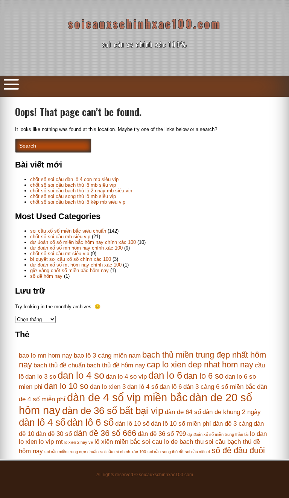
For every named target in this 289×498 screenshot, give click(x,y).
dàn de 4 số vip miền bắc (127, 397)
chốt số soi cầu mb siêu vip (60, 236)
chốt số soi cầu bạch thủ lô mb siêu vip (73, 185)
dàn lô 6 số (90, 422)
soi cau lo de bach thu (173, 441)
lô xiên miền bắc (117, 441)
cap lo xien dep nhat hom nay (200, 364)
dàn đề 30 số (54, 433)
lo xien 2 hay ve (78, 442)
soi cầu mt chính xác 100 (123, 451)
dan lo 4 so (81, 375)
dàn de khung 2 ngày (231, 412)
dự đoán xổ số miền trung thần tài (217, 434)
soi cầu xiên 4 (197, 451)
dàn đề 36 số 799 (162, 433)
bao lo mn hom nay (45, 355)
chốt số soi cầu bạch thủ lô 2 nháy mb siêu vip (81, 190)
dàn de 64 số (183, 412)
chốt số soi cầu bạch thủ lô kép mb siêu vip (77, 202)
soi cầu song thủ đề (165, 451)
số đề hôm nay (46, 276)
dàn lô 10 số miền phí (181, 423)
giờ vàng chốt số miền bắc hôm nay (69, 270)
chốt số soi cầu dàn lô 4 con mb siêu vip (74, 179)
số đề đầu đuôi (238, 450)
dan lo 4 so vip (126, 376)
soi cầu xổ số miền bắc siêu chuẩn (68, 231)
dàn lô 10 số (132, 423)
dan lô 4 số (142, 386)
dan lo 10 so (66, 386)
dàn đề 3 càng (232, 423)
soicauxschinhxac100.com (144, 23)
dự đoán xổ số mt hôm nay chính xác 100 (76, 265)
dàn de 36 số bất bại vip (112, 410)
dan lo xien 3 (108, 386)
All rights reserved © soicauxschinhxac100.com (144, 474)
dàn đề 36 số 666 (104, 433)
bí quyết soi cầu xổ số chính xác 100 (70, 259)
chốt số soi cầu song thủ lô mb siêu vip (73, 196)
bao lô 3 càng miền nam (107, 355)
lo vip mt (51, 441)
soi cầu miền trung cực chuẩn (71, 451)
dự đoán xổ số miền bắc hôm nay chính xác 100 (83, 242)
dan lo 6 (165, 375)
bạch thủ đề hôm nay (116, 365)
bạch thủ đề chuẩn (59, 365)
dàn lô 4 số (42, 422)
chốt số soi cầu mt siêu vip (59, 253)
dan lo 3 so (40, 376)
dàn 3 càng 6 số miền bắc (219, 386)
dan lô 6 (171, 386)
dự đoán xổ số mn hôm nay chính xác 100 (76, 248)
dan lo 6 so (204, 376)
